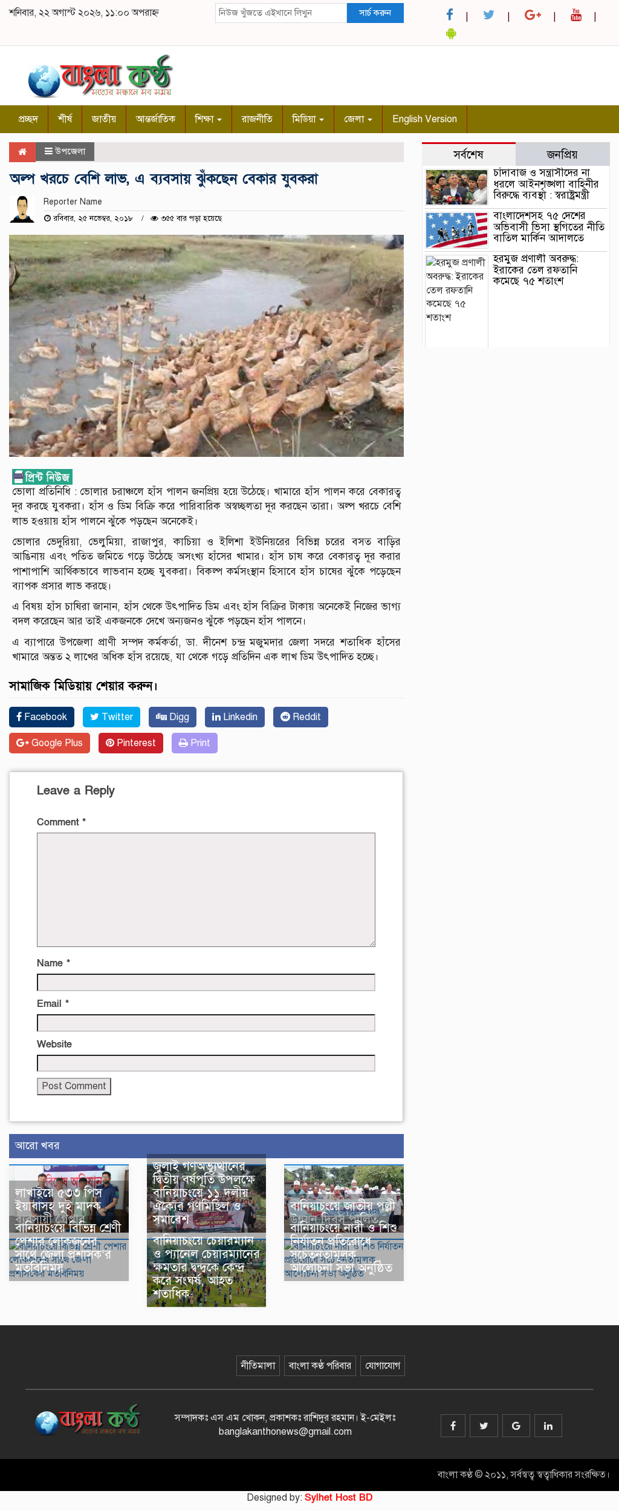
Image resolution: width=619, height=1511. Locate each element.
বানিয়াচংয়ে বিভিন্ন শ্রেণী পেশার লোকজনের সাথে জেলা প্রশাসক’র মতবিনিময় (68, 1248)
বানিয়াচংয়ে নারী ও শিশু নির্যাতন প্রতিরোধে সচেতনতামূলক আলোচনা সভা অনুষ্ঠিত (343, 1248)
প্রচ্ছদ (28, 119)
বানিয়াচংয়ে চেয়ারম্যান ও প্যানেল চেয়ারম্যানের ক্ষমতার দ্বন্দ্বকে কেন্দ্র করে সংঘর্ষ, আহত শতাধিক (206, 1267)
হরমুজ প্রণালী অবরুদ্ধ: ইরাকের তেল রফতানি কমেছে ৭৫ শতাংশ (535, 269)
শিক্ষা (205, 119)
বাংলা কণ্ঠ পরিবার (320, 1366)
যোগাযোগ (382, 1366)
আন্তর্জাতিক (155, 119)
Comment (61, 822)
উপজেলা (70, 151)
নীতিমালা (258, 1366)
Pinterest (135, 743)
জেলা (355, 119)
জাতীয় (104, 119)
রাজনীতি (257, 119)
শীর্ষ (65, 119)
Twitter (116, 717)
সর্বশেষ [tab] (468, 155)
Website (54, 1044)
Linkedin (239, 717)
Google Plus (56, 743)
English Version (424, 119)
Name (53, 963)
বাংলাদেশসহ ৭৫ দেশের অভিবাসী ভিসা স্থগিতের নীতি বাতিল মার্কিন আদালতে (548, 226)
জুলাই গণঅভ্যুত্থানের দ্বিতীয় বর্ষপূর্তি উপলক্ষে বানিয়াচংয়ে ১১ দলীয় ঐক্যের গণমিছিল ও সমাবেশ (204, 1193)
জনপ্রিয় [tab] (562, 155)
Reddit (305, 717)
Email (53, 1004)
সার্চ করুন (375, 12)
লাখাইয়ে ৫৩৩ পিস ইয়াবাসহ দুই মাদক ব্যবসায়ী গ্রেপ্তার (58, 1206)
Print (199, 743)
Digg (178, 717)
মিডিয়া (305, 119)
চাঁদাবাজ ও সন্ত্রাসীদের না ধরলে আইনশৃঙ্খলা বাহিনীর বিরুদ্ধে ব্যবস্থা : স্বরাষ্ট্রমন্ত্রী (546, 184)
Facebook (44, 717)
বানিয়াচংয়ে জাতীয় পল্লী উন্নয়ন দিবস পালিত (342, 1213)
